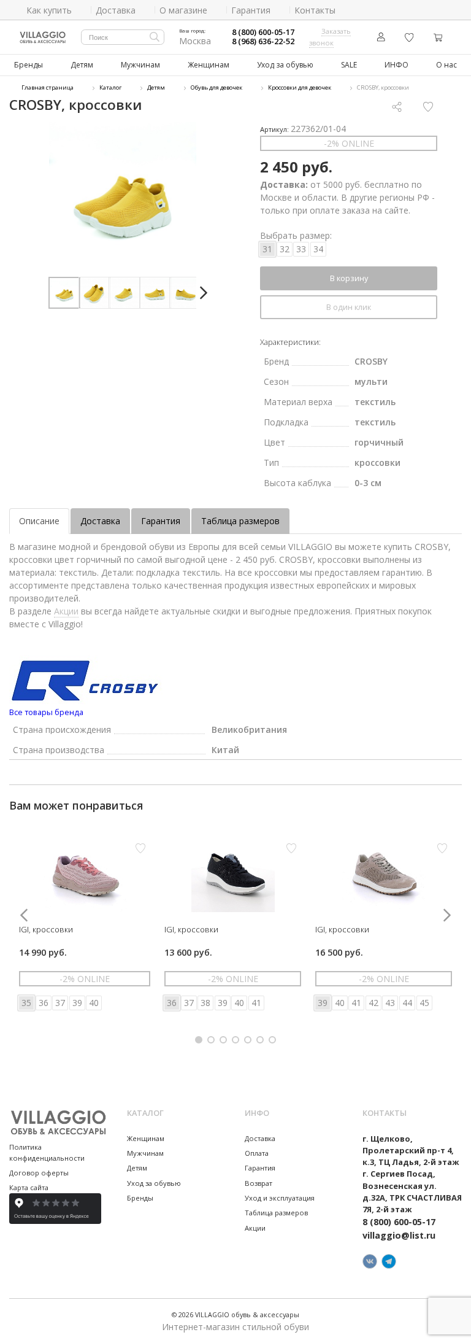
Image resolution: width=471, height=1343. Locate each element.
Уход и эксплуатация (280, 1197)
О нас (446, 65)
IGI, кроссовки (46, 929)
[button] (203, 293)
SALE (349, 65)
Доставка (100, 521)
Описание (39, 521)
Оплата (257, 1153)
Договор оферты (39, 1172)
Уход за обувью (285, 65)
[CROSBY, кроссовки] (122, 195)
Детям (82, 65)
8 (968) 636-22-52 (263, 41)
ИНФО (396, 65)
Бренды (28, 65)
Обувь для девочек (216, 87)
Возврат (258, 1183)
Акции (66, 611)
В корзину (349, 278)
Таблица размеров (240, 521)
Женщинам (208, 65)
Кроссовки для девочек (299, 87)
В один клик (348, 306)
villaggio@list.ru (398, 1235)
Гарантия (160, 521)
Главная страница (47, 87)
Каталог (110, 87)
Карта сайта (28, 1187)
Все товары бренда (46, 712)
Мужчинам (140, 65)
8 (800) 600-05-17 (263, 32)
